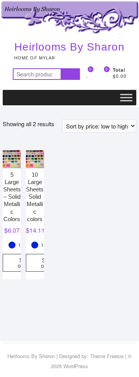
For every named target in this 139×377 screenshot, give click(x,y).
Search (70, 74)
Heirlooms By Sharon (69, 47)
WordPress (75, 366)
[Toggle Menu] (126, 97)
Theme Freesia (107, 356)
